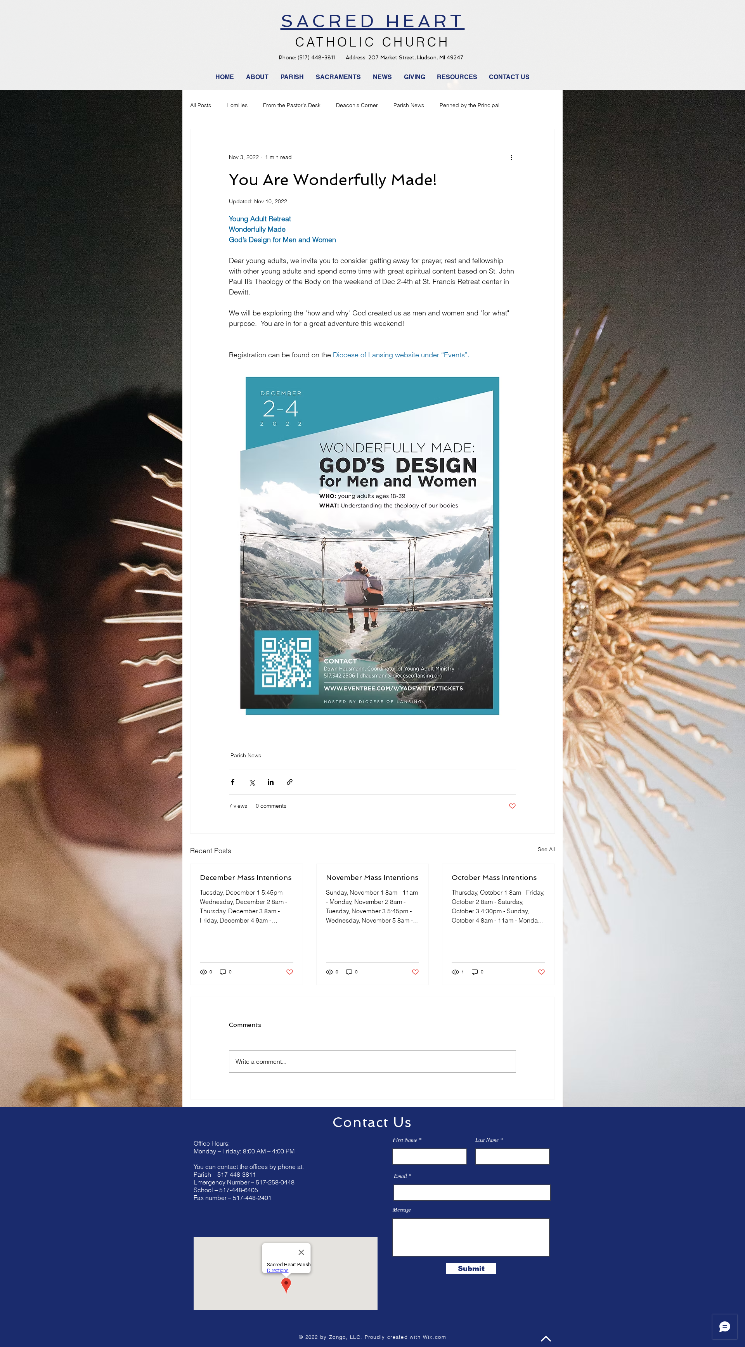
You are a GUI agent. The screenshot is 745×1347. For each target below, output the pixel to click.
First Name (405, 1140)
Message (402, 1209)
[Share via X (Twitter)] (251, 782)
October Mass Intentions (494, 877)
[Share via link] (289, 782)
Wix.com (434, 1337)
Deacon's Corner (357, 105)
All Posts (200, 105)
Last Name (487, 1140)
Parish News (408, 105)
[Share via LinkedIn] (270, 782)
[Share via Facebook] (232, 782)
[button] (382, 77)
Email (400, 1176)
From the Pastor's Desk (292, 105)
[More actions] (511, 157)
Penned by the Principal (469, 105)
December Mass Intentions (245, 877)
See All (546, 849)
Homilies (237, 105)
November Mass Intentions (372, 877)
